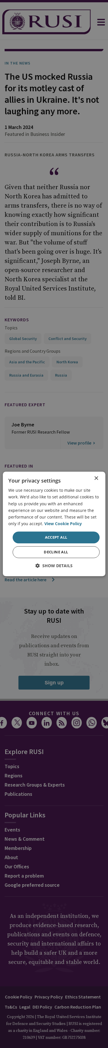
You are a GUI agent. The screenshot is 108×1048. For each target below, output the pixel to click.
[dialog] (54, 524)
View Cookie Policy (63, 523)
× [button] (96, 478)
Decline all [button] (56, 552)
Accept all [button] (56, 537)
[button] (54, 566)
